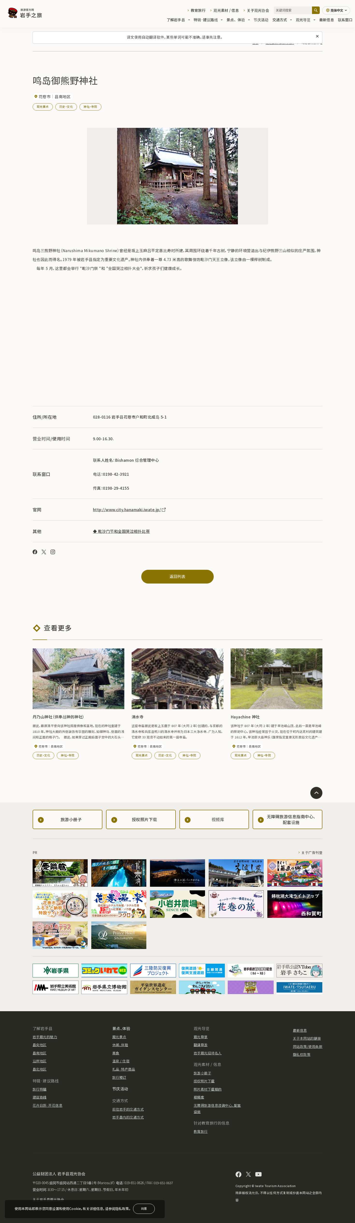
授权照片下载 (204, 1081)
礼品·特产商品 (123, 1069)
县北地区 (40, 1069)
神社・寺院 (90, 106)
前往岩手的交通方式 (128, 1109)
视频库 (199, 1097)
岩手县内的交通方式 (128, 1117)
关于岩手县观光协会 (48, 1199)
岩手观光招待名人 (208, 1053)
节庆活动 (261, 19)
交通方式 (279, 19)
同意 (144, 1208)
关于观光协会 (258, 10)
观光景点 (43, 106)
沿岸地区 (40, 1060)
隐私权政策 (301, 1054)
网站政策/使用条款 (307, 1046)
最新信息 (326, 19)
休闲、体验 (120, 1044)
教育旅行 (198, 10)
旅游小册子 (202, 1073)
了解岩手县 (176, 19)
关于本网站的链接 (307, 1038)
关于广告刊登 (311, 852)
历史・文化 (66, 106)
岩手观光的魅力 (45, 1036)
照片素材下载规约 (208, 1089)
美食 (115, 1053)
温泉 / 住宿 (120, 1060)
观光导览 (303, 19)
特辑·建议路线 (206, 19)
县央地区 (40, 1044)
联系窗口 (345, 19)
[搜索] (316, 10)
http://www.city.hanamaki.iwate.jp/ (127, 509)
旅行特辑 (40, 1089)
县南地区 (40, 1053)
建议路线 (40, 1097)
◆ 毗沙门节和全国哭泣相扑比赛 (121, 531)
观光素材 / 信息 (226, 10)
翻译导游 (201, 1044)
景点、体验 (236, 19)
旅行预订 (119, 1077)
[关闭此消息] (317, 36)
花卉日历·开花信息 (47, 1105)
